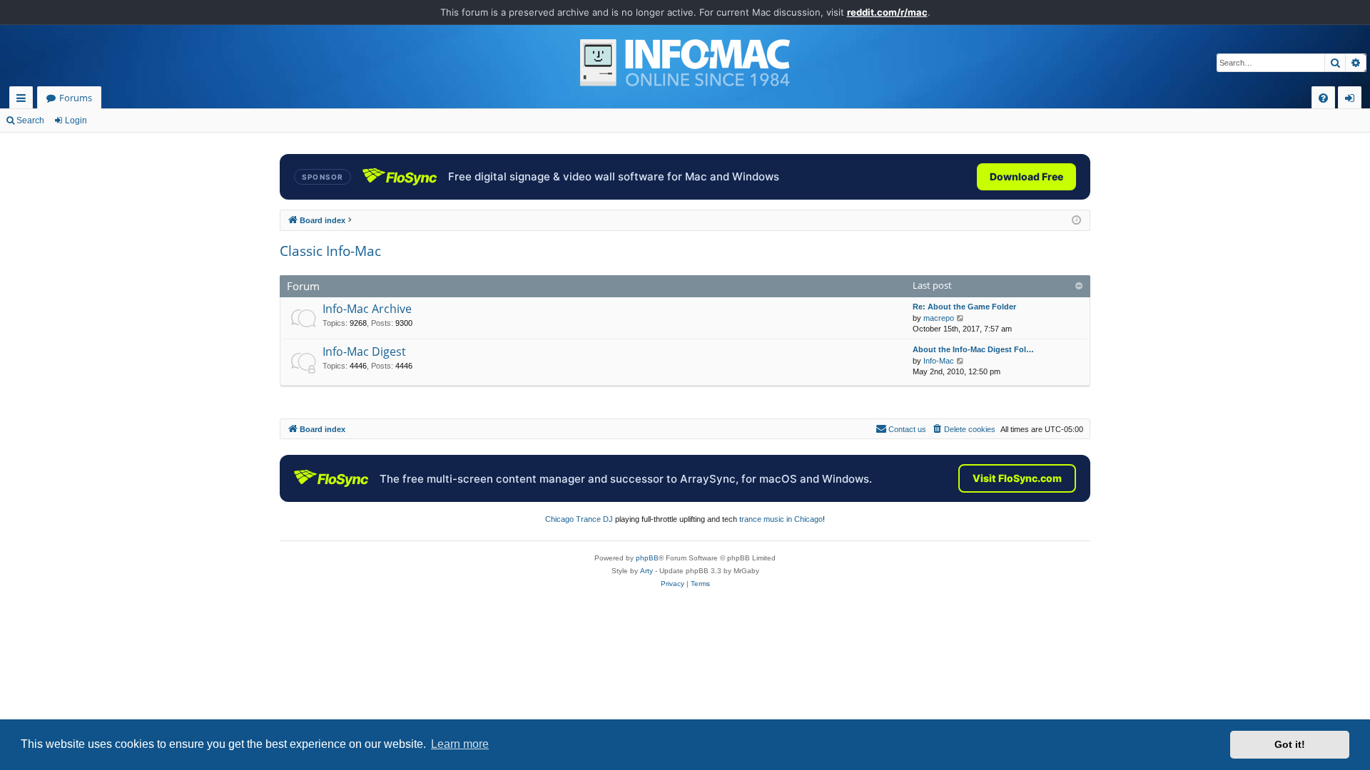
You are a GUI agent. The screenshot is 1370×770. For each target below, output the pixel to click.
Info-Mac (938, 360)
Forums (75, 97)
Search (30, 120)
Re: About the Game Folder (964, 306)
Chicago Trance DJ (579, 519)
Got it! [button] (1289, 744)
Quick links (24, 100)
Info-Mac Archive (367, 309)
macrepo (938, 318)
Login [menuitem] (1352, 100)
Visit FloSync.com (1017, 478)
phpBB (647, 558)
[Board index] (685, 62)
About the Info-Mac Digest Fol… (973, 349)
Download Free (1026, 176)
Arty (646, 571)
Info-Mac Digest (364, 351)
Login (76, 120)
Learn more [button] (460, 744)
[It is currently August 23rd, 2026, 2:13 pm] (1076, 220)
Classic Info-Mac (330, 251)
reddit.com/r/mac (887, 12)
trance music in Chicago (781, 519)
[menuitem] (1323, 98)
